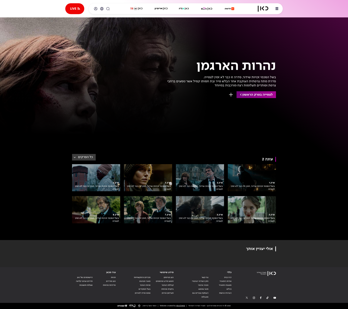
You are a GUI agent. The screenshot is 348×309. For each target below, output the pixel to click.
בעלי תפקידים (144, 289)
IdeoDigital (180, 306)
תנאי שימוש (203, 289)
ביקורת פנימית (167, 289)
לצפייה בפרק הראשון (257, 94)
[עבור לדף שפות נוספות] (102, 8)
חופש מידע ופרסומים (165, 281)
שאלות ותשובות (86, 285)
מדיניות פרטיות (109, 285)
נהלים (229, 289)
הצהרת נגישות (225, 293)
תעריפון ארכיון (168, 293)
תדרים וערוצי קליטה (84, 281)
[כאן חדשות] (229, 9)
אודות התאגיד (225, 281)
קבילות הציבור (168, 285)
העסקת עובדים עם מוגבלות (200, 295)
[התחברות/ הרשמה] (95, 8)
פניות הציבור (145, 285)
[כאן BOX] (207, 9)
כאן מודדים (111, 281)
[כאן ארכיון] (161, 9)
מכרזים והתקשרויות (142, 277)
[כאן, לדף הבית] (260, 8)
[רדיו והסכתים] (184, 9)
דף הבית (228, 277)
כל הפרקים (85, 157)
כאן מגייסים (169, 277)
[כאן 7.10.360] (136, 9)
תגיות (113, 277)
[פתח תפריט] (277, 8)
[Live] (74, 8)
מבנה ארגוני (203, 285)
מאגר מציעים (144, 281)
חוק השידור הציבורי (200, 281)
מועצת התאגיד (225, 285)
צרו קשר (205, 277)
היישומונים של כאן (85, 277)
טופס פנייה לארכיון (142, 293)
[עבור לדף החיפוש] (108, 8)
